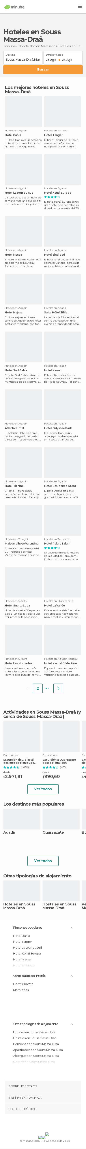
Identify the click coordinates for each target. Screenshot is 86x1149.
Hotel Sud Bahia (16, 370)
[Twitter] (42, 1124)
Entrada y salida (54, 54)
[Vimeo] (47, 1124)
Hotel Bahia (13, 135)
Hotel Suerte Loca (17, 605)
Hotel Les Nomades (18, 663)
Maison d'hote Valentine (21, 543)
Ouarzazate (53, 832)
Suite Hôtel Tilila (55, 312)
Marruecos (21, 990)
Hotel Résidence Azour (60, 486)
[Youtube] (53, 1124)
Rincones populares (27, 928)
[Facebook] (36, 1124)
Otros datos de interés (29, 976)
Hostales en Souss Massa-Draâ (59, 906)
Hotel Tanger (53, 135)
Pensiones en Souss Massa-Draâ (36, 1044)
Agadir (9, 832)
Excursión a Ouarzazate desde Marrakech (59, 761)
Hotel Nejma (13, 312)
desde (6, 772)
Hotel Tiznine (14, 486)
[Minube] (14, 7)
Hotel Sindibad (54, 254)
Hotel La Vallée (54, 605)
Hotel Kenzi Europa (57, 192)
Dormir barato (23, 984)
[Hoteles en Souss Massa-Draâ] (58, 688)
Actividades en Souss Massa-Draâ (39, 712)
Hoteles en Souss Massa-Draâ (19, 906)
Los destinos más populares (33, 804)
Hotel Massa (13, 254)
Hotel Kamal (52, 370)
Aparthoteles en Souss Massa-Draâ (38, 1050)
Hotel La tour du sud (19, 192)
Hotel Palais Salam (57, 543)
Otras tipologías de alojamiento (35, 1024)
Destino (10, 54)
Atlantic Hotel (14, 428)
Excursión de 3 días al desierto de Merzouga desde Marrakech (18, 761)
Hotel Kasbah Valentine (60, 663)
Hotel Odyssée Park (58, 428)
